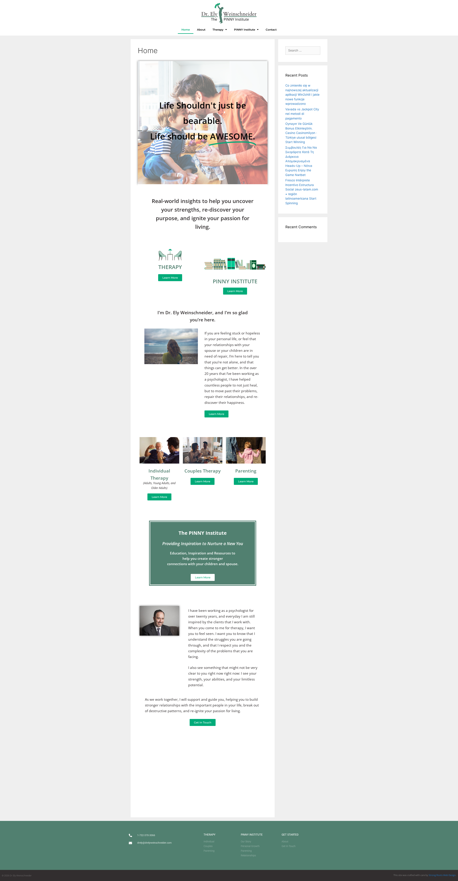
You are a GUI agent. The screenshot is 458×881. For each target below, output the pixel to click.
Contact (271, 29)
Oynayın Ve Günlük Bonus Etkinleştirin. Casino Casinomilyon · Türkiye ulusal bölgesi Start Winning (301, 133)
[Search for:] (302, 50)
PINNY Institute (244, 29)
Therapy (218, 29)
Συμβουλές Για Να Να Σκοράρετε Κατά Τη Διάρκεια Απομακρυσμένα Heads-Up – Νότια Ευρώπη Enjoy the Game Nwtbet (301, 161)
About (201, 29)
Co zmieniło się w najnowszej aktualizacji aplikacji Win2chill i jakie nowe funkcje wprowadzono (302, 95)
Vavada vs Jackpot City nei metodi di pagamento (302, 113)
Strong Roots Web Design (442, 875)
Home (185, 29)
